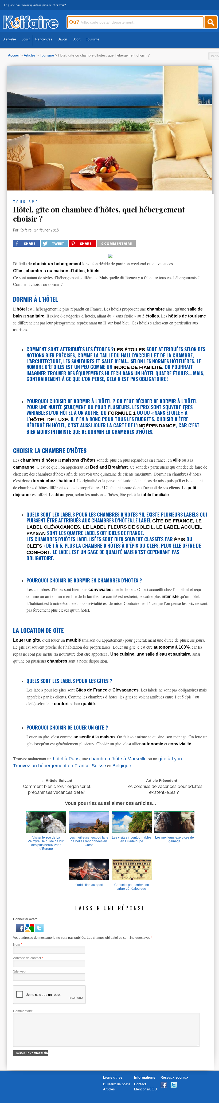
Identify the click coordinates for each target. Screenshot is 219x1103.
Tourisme (92, 39)
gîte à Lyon (170, 758)
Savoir (62, 39)
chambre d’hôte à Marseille (118, 758)
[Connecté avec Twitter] (39, 931)
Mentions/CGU (145, 1089)
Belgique (121, 765)
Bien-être (9, 39)
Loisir (26, 39)
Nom (17, 945)
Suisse (99, 765)
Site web (19, 971)
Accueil (13, 55)
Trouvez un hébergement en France (51, 765)
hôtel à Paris (66, 758)
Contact (140, 1084)
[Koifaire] (30, 27)
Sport (76, 39)
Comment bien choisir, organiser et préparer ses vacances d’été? (57, 789)
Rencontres (43, 39)
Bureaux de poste (116, 1084)
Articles (30, 55)
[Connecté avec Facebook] (20, 931)
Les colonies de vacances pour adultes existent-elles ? (164, 789)
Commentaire (23, 1011)
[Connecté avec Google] (30, 931)
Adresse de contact (28, 958)
